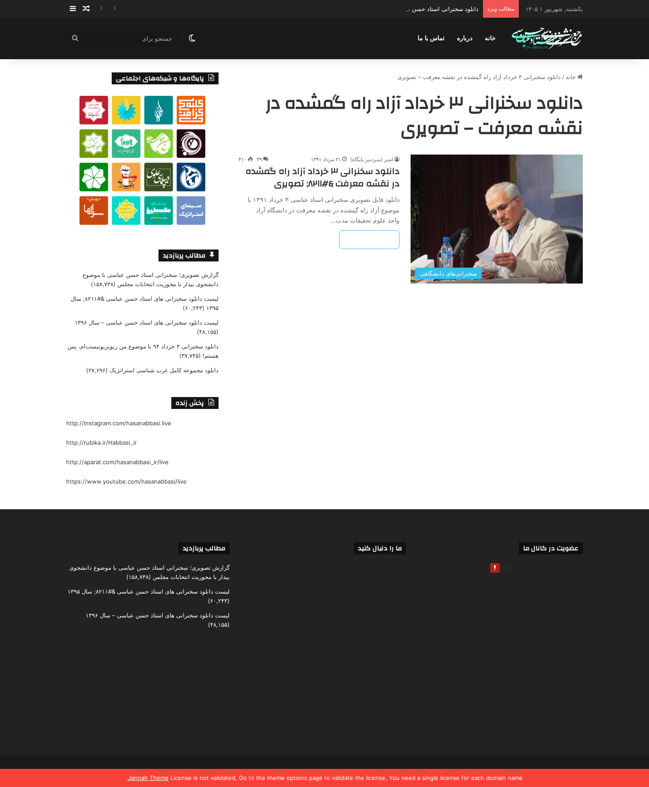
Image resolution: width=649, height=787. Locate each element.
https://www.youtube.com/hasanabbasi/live (126, 481)
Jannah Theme (148, 777)
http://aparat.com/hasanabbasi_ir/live (117, 461)
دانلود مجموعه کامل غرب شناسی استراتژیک (164, 370)
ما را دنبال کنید (380, 548)
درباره (464, 38)
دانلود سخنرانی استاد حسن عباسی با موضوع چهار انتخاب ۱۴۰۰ (401, 8)
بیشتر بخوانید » (369, 239)
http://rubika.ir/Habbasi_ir (101, 442)
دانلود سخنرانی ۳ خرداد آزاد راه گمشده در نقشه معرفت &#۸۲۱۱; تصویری (322, 177)
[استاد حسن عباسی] (547, 38)
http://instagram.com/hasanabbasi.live (118, 423)
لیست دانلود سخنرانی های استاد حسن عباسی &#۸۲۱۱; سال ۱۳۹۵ (149, 591)
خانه (490, 38)
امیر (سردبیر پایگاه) (371, 159)
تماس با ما (431, 38)
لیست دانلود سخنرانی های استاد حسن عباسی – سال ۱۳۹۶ (147, 322)
